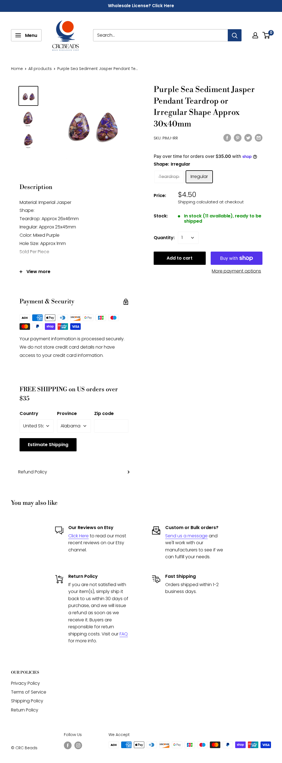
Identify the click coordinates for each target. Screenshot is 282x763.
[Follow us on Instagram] (78, 745)
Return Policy (24, 710)
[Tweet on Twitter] (248, 137)
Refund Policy (32, 472)
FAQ (124, 634)
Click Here (78, 536)
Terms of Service (28, 692)
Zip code (104, 413)
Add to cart (179, 258)
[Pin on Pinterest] (238, 137)
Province (67, 413)
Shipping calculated (198, 202)
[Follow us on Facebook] (68, 745)
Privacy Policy (25, 683)
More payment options (236, 271)
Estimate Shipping (48, 444)
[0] (266, 35)
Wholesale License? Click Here (141, 6)
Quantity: (164, 237)
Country (29, 413)
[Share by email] (258, 137)
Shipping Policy (27, 701)
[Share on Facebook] (227, 137)
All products (40, 68)
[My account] (255, 35)
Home (17, 68)
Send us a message (186, 536)
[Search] (235, 35)
